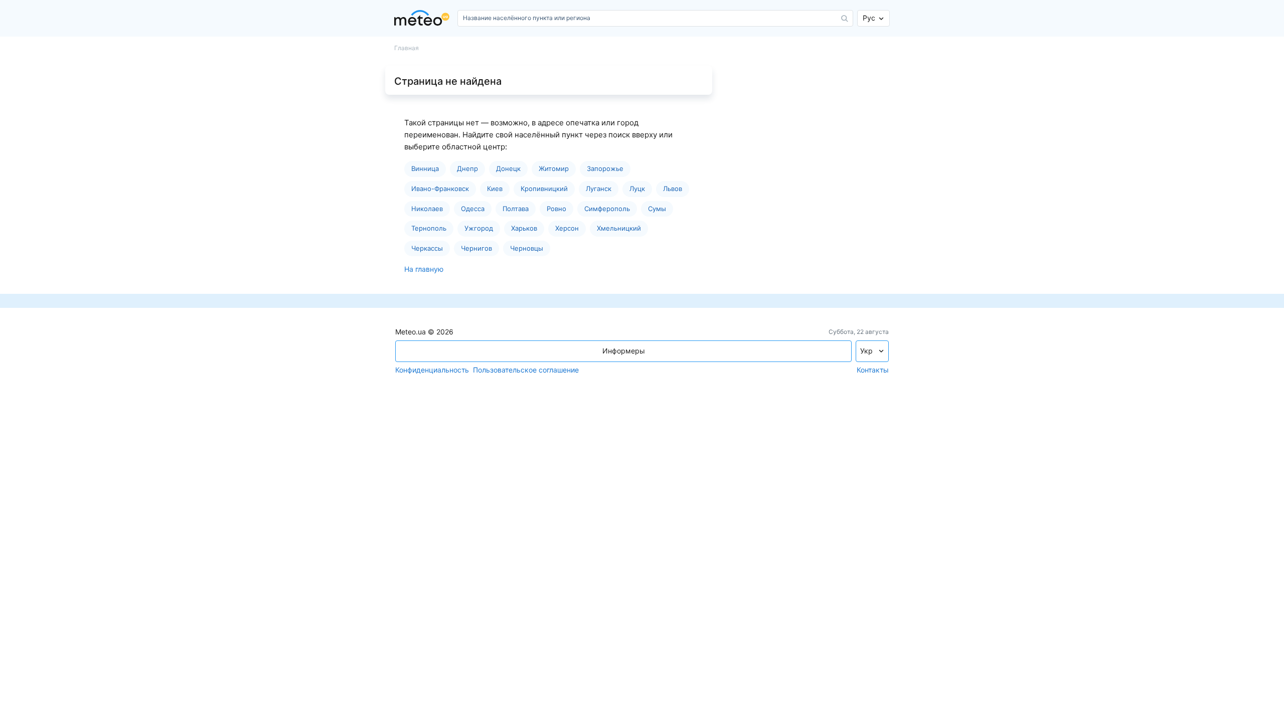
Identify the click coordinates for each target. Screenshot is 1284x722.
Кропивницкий (544, 189)
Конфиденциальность (432, 370)
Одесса (473, 209)
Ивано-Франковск (440, 189)
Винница (425, 168)
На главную (423, 269)
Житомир (554, 168)
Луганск (598, 189)
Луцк (637, 189)
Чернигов (476, 248)
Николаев (427, 209)
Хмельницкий (619, 228)
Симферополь (607, 209)
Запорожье (605, 168)
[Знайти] (845, 19)
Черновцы (526, 248)
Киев (495, 189)
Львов (672, 189)
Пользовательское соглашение (526, 370)
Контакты (873, 370)
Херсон (567, 228)
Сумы (657, 209)
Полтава (516, 209)
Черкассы (427, 248)
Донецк (508, 168)
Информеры (623, 350)
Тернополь (428, 228)
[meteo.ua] (423, 18)
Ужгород (478, 228)
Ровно (556, 209)
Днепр (467, 168)
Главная (406, 48)
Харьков (524, 228)
